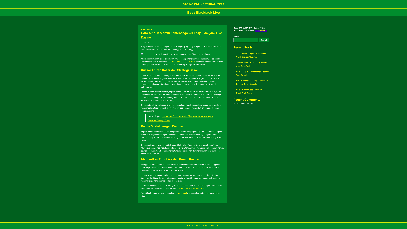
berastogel (182, 193)
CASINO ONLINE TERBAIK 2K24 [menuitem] (181, 62)
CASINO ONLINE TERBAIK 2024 (207, 226)
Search (236, 36)
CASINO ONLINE (146, 29)
